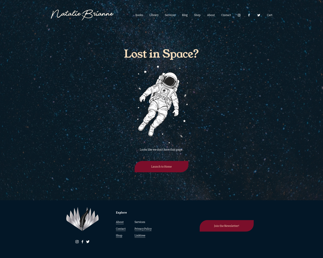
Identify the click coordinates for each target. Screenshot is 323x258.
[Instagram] (239, 15)
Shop (197, 15)
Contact (226, 15)
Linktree (140, 235)
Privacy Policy (143, 228)
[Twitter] (258, 15)
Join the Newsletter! (226, 226)
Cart (269, 15)
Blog (185, 15)
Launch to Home (161, 166)
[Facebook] (249, 15)
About (211, 15)
